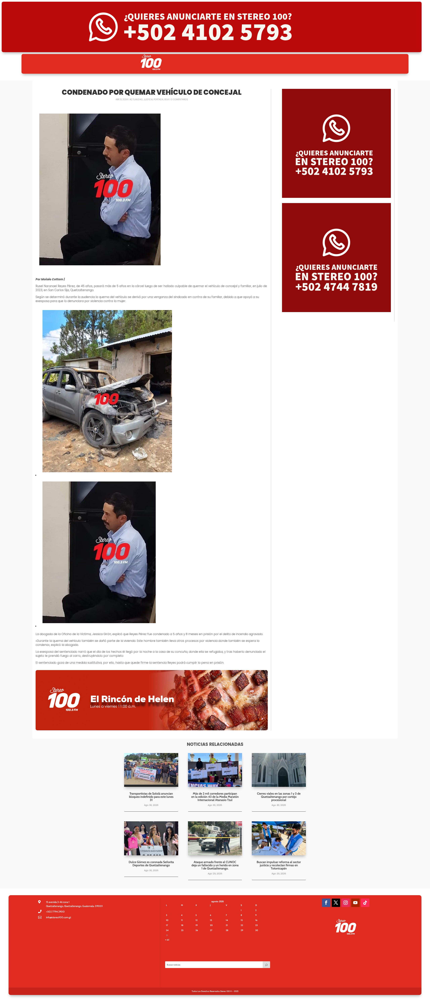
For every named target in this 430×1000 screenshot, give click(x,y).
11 (182, 920)
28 (227, 930)
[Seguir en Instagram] (345, 903)
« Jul (167, 939)
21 (227, 925)
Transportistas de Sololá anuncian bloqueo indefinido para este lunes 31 (151, 797)
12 (197, 920)
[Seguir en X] (336, 903)
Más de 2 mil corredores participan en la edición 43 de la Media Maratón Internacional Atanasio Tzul (215, 797)
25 (182, 930)
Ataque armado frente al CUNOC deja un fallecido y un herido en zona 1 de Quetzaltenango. (215, 865)
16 (256, 920)
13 (211, 920)
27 (211, 930)
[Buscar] (266, 964)
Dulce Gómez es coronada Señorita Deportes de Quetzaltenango (151, 863)
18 (182, 925)
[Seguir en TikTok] (365, 903)
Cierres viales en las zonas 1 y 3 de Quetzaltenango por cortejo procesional (278, 797)
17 (167, 925)
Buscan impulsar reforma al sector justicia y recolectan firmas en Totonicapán (279, 865)
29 (242, 930)
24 (167, 930)
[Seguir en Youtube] (355, 903)
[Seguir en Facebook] (326, 903)
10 (167, 920)
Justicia (148, 99)
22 (242, 925)
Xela (166, 99)
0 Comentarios (179, 99)
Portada (158, 99)
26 (197, 930)
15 (242, 920)
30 (256, 930)
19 (197, 925)
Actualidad (136, 99)
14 (227, 920)
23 (256, 925)
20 (211, 925)
